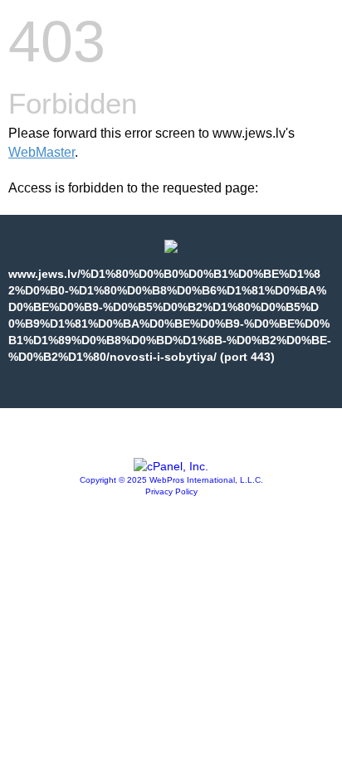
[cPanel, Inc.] (171, 466)
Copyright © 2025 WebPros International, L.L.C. (171, 479)
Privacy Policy (171, 491)
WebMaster (41, 152)
